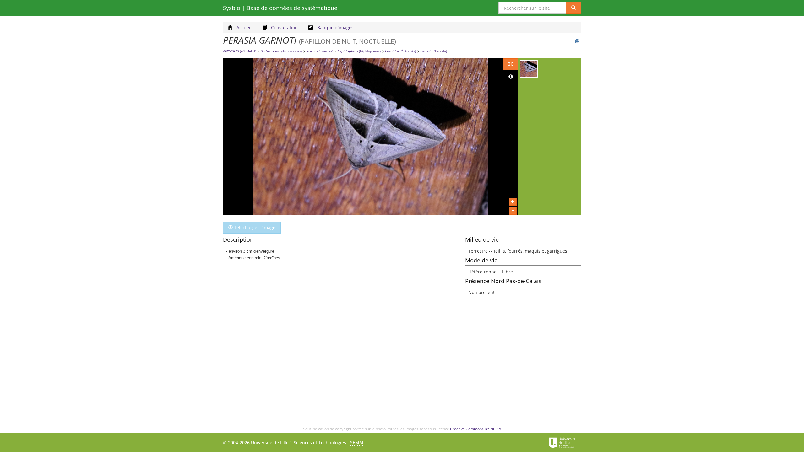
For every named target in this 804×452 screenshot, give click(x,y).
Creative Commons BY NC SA (475, 429)
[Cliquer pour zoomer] (513, 202)
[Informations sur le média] (510, 77)
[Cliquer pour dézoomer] (513, 211)
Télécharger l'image (254, 227)
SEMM (356, 442)
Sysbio (280, 8)
